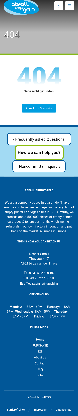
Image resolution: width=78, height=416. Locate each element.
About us (40, 357)
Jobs (40, 375)
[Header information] (58, 5)
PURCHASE (40, 345)
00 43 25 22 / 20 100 (41, 273)
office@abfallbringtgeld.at (41, 283)
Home (40, 339)
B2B (40, 351)
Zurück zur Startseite (39, 108)
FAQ (40, 369)
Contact (40, 363)
